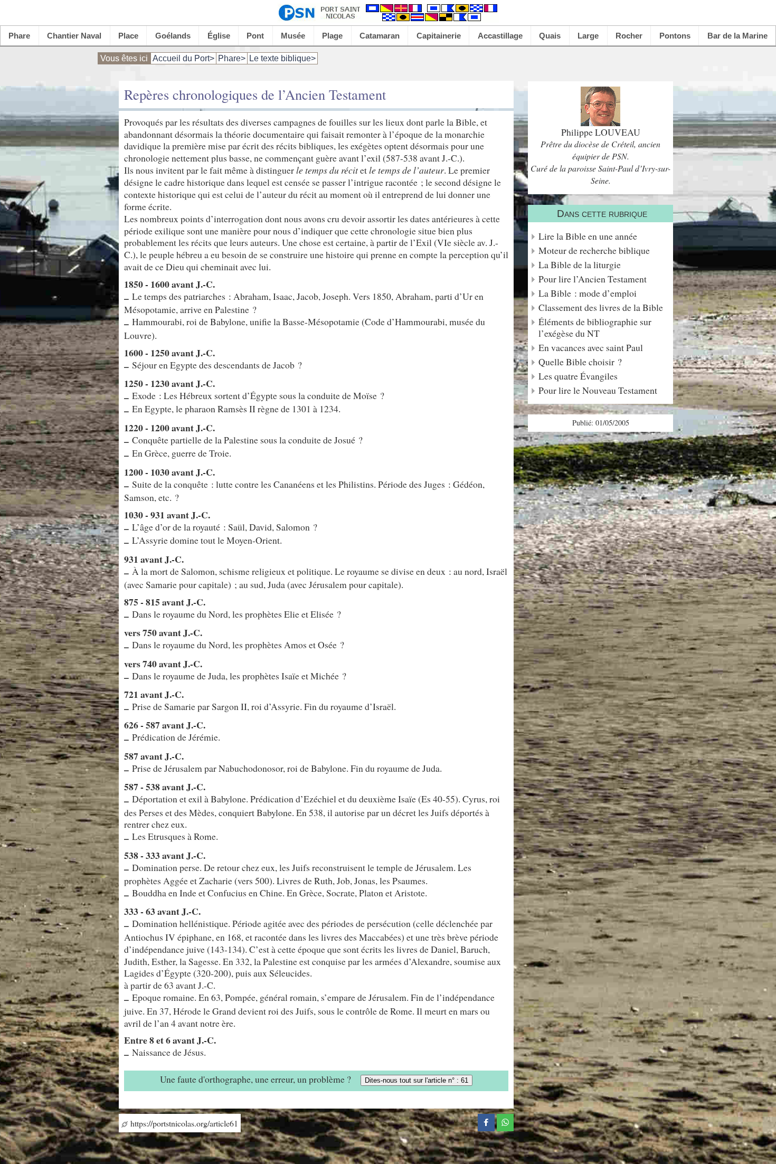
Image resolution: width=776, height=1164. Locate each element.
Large (588, 35)
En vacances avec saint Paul (590, 348)
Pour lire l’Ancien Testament (592, 279)
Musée (293, 35)
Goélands (173, 35)
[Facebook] (486, 1120)
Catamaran (379, 35)
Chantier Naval (74, 35)
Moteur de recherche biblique (594, 250)
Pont (255, 35)
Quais (550, 35)
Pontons (674, 35)
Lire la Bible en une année (587, 236)
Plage (332, 35)
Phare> (231, 58)
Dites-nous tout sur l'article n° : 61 (416, 1080)
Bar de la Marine (737, 35)
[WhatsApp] (505, 1120)
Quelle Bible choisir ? (580, 362)
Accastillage (500, 35)
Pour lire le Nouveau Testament (597, 390)
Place (128, 35)
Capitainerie (439, 35)
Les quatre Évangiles (578, 376)
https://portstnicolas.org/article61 (183, 1123)
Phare (19, 35)
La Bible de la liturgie (579, 265)
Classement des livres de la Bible (600, 307)
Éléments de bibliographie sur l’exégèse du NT (594, 328)
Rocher (629, 35)
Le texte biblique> (282, 58)
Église (218, 35)
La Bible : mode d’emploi (587, 293)
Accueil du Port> (183, 58)
